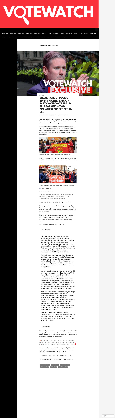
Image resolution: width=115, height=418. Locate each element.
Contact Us (69, 33)
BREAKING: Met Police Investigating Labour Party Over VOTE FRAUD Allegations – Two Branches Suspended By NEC (55, 104)
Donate (49, 33)
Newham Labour (45, 366)
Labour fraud (55, 364)
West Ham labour (63, 366)
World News (93, 33)
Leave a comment (63, 115)
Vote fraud (54, 366)
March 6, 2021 (67, 355)
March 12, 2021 (66, 202)
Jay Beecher (54, 115)
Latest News (5, 33)
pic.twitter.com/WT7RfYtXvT (58, 352)
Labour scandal (65, 364)
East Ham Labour (45, 364)
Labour (44, 33)
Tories (75, 33)
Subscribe (55, 33)
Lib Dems (86, 33)
